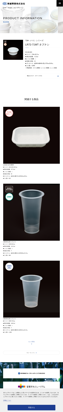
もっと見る (31, 341)
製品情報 (10, 7)
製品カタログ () (34, 75)
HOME (4, 7)
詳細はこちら (7, 400)
